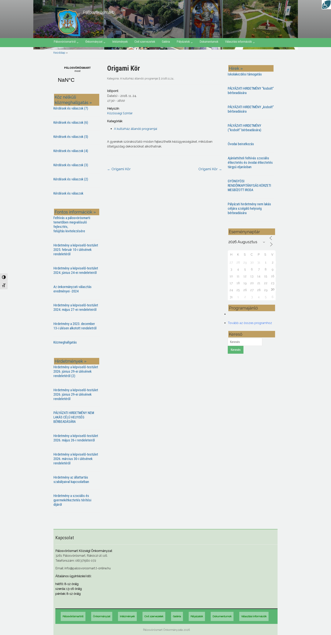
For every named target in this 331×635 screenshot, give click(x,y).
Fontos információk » (75, 211)
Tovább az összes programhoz (250, 323)
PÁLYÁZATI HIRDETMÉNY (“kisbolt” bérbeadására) (244, 128)
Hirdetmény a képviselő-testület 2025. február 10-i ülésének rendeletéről (75, 249)
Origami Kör (119, 169)
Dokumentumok (209, 41)
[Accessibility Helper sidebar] (326, 4)
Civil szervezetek (144, 41)
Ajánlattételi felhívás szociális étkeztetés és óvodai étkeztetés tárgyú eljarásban (250, 162)
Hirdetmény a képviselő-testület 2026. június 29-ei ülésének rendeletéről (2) (75, 371)
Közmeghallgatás (65, 342)
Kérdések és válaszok (68, 193)
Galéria (166, 41)
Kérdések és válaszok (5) (70, 137)
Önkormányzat (93, 41)
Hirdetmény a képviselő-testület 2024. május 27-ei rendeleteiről (75, 307)
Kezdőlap (59, 52)
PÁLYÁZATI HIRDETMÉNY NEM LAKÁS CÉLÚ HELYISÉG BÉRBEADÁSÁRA (73, 417)
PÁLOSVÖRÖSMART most (77, 77)
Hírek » (236, 68)
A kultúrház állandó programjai (139, 78)
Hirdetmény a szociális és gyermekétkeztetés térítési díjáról (72, 500)
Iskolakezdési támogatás (245, 74)
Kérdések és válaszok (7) (70, 108)
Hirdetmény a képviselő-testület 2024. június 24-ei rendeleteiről (75, 270)
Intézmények (120, 41)
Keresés (236, 350)
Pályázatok (183, 41)
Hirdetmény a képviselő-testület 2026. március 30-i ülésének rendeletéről (75, 458)
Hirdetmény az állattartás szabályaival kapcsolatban (71, 479)
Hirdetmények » (70, 361)
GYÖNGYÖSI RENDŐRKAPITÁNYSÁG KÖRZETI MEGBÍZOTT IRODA (249, 185)
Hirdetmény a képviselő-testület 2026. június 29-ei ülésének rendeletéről (75, 394)
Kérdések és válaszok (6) (70, 122)
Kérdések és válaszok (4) (70, 151)
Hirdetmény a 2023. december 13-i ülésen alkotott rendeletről (75, 326)
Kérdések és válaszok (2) (70, 179)
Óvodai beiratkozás (241, 144)
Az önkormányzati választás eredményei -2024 (72, 289)
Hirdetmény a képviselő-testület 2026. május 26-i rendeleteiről (75, 438)
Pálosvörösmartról (65, 41)
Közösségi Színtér (120, 113)
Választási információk (238, 41)
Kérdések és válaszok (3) (70, 165)
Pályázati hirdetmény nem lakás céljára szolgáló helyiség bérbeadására (249, 208)
